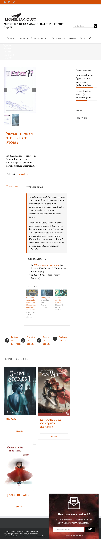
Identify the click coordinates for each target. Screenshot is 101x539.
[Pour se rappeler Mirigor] (61, 293)
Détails (20, 431)
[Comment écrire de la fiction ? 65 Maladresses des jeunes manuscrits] (32, 293)
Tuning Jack (45, 297)
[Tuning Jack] (47, 293)
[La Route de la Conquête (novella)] (54, 391)
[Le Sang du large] (20, 466)
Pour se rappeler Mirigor (58, 300)
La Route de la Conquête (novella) (50, 423)
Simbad (11, 419)
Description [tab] (12, 186)
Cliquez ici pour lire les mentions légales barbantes (21, 534)
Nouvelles (23, 174)
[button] (90, 38)
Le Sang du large (18, 495)
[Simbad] (20, 391)
